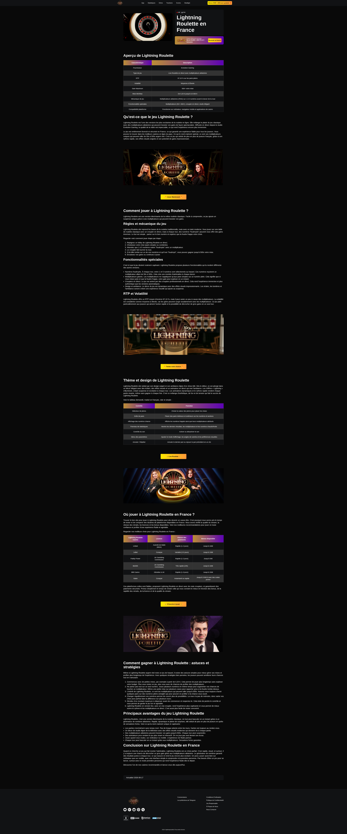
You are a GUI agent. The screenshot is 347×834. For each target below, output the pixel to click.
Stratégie (187, 3)
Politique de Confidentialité (215, 800)
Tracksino (169, 3)
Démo (161, 3)
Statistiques (151, 3)
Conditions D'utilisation (213, 797)
